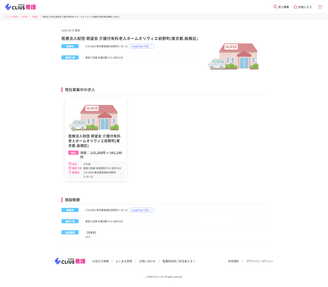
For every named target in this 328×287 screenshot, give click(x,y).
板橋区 (35, 16)
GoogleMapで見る (140, 46)
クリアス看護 (11, 16)
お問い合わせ (147, 261)
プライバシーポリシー (259, 261)
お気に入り (305, 7)
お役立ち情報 (100, 261)
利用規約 (233, 261)
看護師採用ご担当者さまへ (178, 261)
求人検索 (283, 7)
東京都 (25, 16)
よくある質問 (124, 261)
